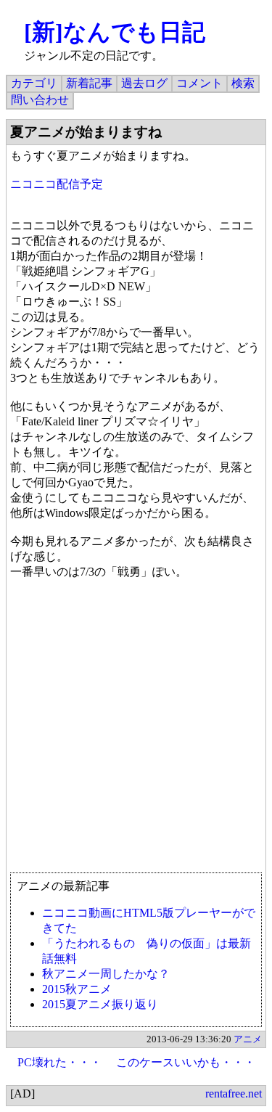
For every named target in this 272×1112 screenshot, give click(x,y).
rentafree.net (233, 1093)
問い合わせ (40, 100)
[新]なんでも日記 (114, 32)
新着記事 (89, 83)
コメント (199, 83)
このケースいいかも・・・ (185, 1062)
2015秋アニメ (77, 989)
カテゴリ (34, 83)
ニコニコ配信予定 (56, 184)
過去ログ (144, 83)
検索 (243, 83)
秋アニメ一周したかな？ (106, 974)
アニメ (248, 1039)
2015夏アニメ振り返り (100, 1004)
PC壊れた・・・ (59, 1062)
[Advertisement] (136, 733)
